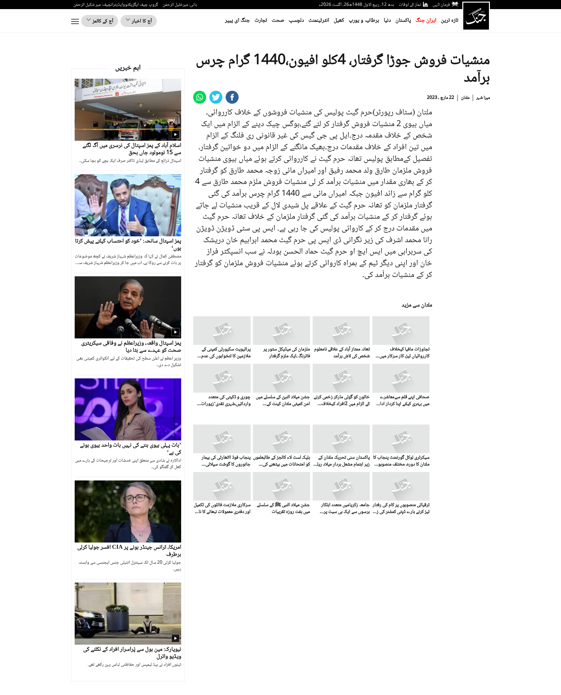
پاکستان (403, 20)
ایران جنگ (426, 20)
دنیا (387, 20)
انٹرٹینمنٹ (318, 20)
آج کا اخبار (141, 21)
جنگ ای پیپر (237, 20)
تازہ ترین (449, 20)
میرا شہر (483, 98)
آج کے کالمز (102, 21)
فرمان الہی (441, 5)
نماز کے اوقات (410, 5)
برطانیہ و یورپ (364, 20)
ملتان (465, 98)
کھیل (339, 20)
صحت (278, 20)
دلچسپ (296, 20)
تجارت (261, 20)
